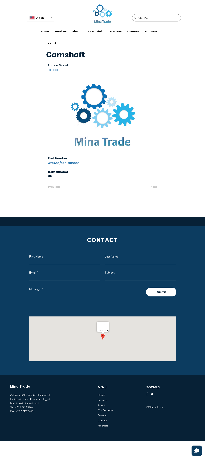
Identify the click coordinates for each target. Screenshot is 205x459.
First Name (36, 256)
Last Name (112, 256)
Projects (102, 415)
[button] (151, 30)
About (101, 405)
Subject (110, 272)
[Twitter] (152, 394)
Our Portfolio (105, 410)
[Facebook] (147, 394)
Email (32, 272)
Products (103, 425)
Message (35, 289)
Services (102, 400)
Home (101, 394)
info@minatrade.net (27, 403)
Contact (102, 420)
